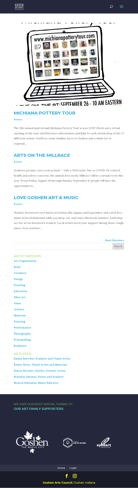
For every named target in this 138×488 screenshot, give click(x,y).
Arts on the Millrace (42, 155)
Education (20, 291)
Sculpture (20, 345)
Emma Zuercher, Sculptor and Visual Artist (42, 358)
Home (61, 467)
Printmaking (22, 339)
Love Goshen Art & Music (46, 197)
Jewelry (19, 309)
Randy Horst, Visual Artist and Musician (40, 364)
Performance (22, 327)
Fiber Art (20, 297)
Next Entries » (114, 240)
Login (73, 467)
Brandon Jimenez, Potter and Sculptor (39, 376)
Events (18, 119)
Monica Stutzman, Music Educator (36, 382)
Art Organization (25, 260)
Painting (19, 321)
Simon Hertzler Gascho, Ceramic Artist (39, 370)
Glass (17, 303)
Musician (20, 315)
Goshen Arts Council (57, 482)
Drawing (19, 285)
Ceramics (20, 273)
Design (18, 279)
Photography (22, 333)
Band (17, 267)
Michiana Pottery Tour (44, 113)
